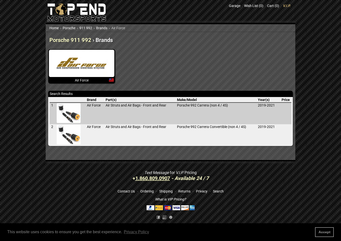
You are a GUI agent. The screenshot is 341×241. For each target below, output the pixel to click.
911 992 (85, 28)
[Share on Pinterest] (171, 217)
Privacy (201, 191)
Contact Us (126, 191)
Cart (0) (273, 6)
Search (218, 191)
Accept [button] (325, 232)
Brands (101, 28)
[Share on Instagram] (166, 217)
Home (54, 28)
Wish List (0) (253, 6)
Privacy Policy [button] (136, 232)
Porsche (69, 28)
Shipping (166, 191)
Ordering (147, 191)
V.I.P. (286, 6)
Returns (184, 191)
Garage (234, 6)
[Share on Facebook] (158, 217)
